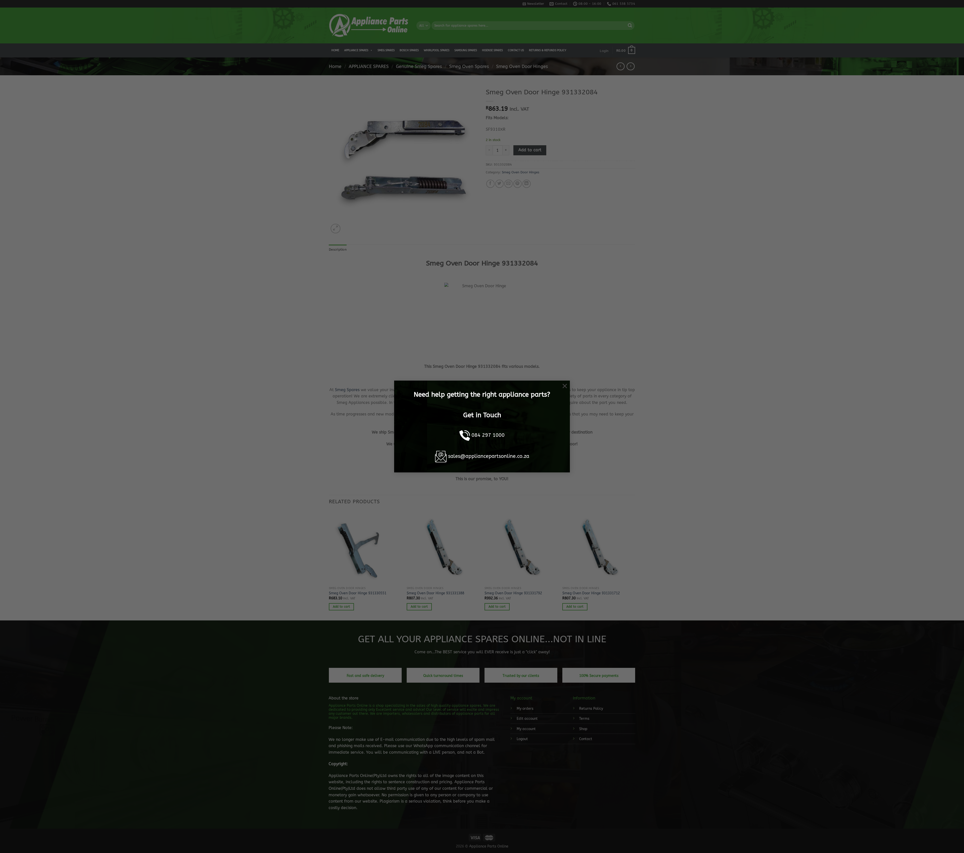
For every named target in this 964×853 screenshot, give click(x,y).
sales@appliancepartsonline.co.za (488, 456)
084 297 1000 (488, 435)
